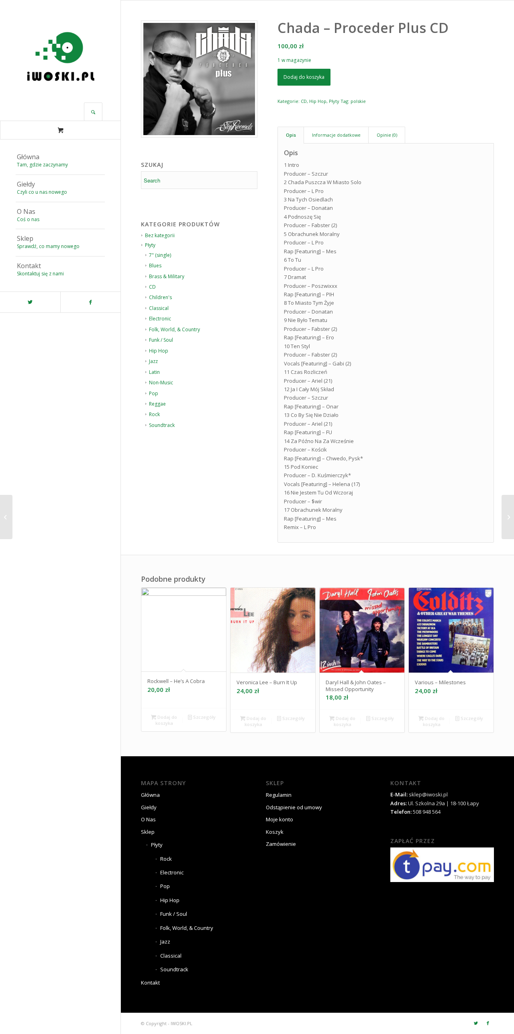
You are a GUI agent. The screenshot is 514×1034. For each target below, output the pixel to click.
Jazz (153, 361)
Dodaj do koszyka (304, 77)
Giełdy (149, 807)
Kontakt (150, 982)
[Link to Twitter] (30, 302)
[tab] (290, 135)
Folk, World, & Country (174, 329)
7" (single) (160, 255)
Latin (154, 372)
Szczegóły (204, 717)
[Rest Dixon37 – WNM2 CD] (508, 517)
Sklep (148, 831)
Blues (155, 265)
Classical (159, 308)
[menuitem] (60, 161)
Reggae (157, 403)
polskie (358, 101)
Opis (291, 135)
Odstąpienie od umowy (294, 807)
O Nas (148, 819)
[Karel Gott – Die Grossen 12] (6, 517)
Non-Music (161, 382)
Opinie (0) (387, 135)
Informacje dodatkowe (336, 135)
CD (152, 286)
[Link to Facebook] (90, 302)
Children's (160, 297)
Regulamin (279, 794)
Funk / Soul (161, 339)
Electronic (160, 318)
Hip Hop (158, 350)
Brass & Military (166, 276)
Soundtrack (162, 425)
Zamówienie (281, 843)
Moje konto (279, 819)
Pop (153, 393)
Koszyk (275, 831)
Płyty (334, 101)
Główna (150, 794)
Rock (154, 414)
